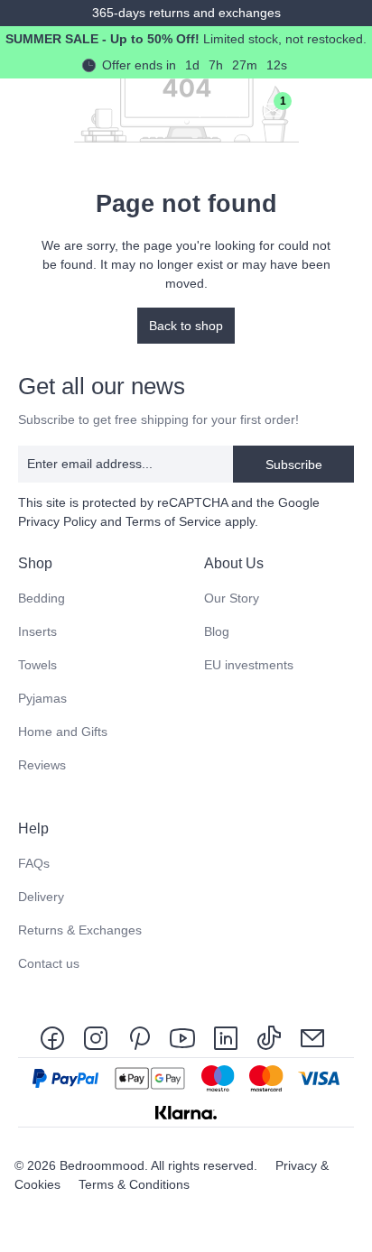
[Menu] (352, 109)
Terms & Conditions (134, 1184)
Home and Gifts (62, 731)
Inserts (37, 631)
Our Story (231, 598)
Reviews (42, 765)
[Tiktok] (269, 1037)
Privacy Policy (57, 521)
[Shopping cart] (312, 109)
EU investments (248, 665)
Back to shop (186, 325)
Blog (216, 631)
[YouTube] (182, 1037)
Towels (37, 665)
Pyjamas (42, 698)
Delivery (41, 896)
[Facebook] (56, 1037)
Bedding (41, 598)
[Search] (193, 109)
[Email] (312, 1037)
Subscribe (293, 464)
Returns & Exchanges (80, 930)
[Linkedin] (225, 1037)
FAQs (34, 863)
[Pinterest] (139, 1037)
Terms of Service (173, 521)
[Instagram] (95, 1037)
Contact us (48, 963)
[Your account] (233, 109)
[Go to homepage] (31, 108)
